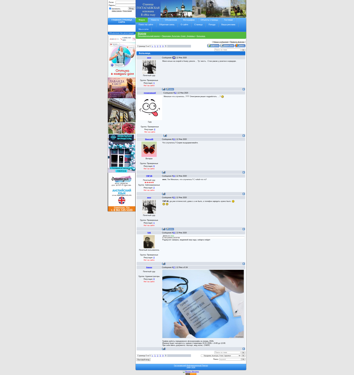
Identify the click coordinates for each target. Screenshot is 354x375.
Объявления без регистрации (121, 33)
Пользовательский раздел (149, 36)
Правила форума (237, 42)
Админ (149, 267)
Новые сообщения (220, 42)
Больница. (201, 36)
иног (149, 58)
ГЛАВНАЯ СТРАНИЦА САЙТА (121, 21)
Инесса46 (149, 139)
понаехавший (150, 93)
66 (174, 233)
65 (174, 197)
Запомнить (115, 9)
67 (174, 267)
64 (174, 176)
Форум (142, 33)
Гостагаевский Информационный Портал (191, 366)
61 (174, 58)
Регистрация (127, 11)
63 (174, 139)
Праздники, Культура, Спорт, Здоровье (178, 36)
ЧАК (149, 233)
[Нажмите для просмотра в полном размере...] (203, 304)
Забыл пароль (117, 11)
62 (175, 93)
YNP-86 (149, 176)
